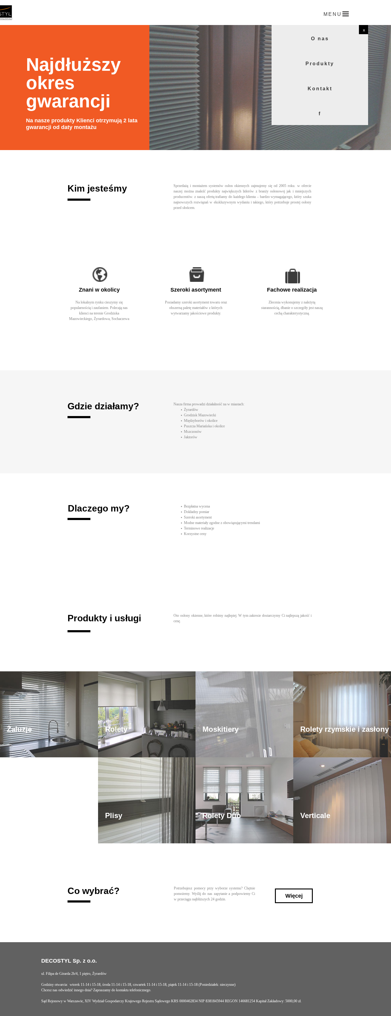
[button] (363, 29)
